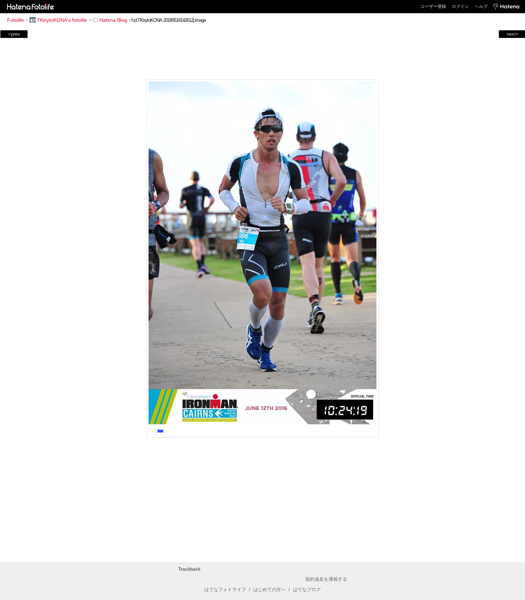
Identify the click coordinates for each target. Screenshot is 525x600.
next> (513, 34)
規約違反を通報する (326, 579)
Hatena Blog (113, 20)
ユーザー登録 (433, 6)
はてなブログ (307, 589)
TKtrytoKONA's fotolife (62, 20)
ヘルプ (481, 6)
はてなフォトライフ (225, 589)
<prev (14, 34)
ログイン (460, 6)
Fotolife (15, 20)
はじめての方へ (269, 589)
